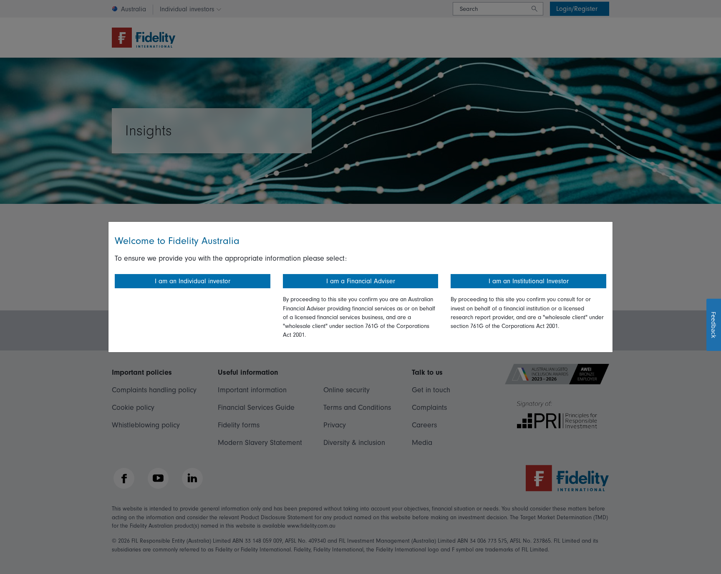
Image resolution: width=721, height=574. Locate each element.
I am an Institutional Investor (529, 281)
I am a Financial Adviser (360, 281)
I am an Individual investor (192, 281)
